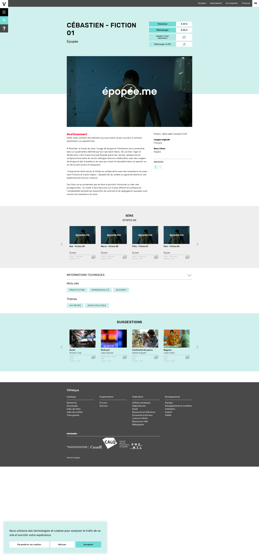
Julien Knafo (169, 353)
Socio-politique (97, 305)
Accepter (88, 544)
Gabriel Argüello (139, 353)
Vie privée (75, 305)
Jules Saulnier (107, 353)
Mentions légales (73, 458)
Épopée (72, 42)
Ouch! (72, 350)
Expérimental (105, 357)
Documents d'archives (142, 415)
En (255, 3)
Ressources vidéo (140, 421)
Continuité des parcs (142, 350)
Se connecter (232, 3)
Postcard (105, 350)
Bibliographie (138, 424)
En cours (103, 403)
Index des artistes (75, 412)
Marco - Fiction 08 (109, 246)
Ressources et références (143, 412)
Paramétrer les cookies (29, 544)
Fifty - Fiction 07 (140, 246)
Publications (137, 397)
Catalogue (71, 397)
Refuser (62, 544)
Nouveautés (72, 406)
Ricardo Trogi (75, 353)
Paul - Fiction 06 (172, 246)
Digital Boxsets (139, 406)
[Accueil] (4, 4)
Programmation (106, 397)
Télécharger (166, 30)
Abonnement (216, 3)
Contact (168, 412)
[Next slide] (197, 244)
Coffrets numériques (141, 403)
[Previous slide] (61, 244)
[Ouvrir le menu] (4, 12)
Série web (167, 134)
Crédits (168, 415)
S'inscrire (246, 3)
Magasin (168, 350)
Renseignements (172, 397)
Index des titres (74, 409)
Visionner (167, 24)
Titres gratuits (73, 415)
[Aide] (4, 28)
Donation (202, 3)
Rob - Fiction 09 (77, 246)
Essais (135, 409)
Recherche (72, 403)
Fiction (157, 134)
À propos (169, 403)
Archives (104, 406)
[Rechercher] (4, 20)
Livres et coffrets (140, 418)
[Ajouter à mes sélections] (93, 257)
